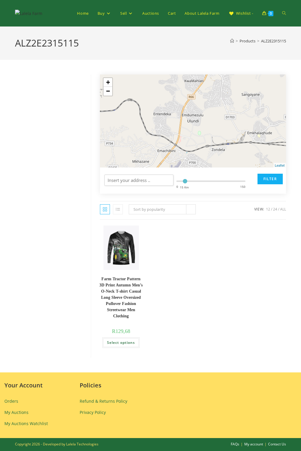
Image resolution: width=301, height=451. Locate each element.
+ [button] (108, 82)
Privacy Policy (93, 412)
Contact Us (277, 444)
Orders (11, 401)
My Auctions (16, 412)
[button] (121, 232)
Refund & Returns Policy (103, 401)
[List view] (118, 209)
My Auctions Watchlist (26, 423)
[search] (138, 180)
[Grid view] (105, 209)
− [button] (108, 91)
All (283, 209)
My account (253, 444)
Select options (121, 342)
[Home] (232, 41)
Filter (270, 178)
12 (268, 209)
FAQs (235, 444)
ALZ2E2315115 (273, 41)
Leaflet (280, 165)
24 (275, 209)
